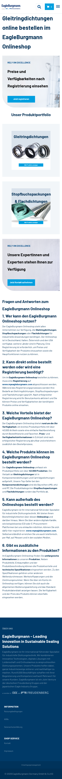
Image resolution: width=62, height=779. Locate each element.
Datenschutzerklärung (13, 727)
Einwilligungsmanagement (31, 765)
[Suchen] (39, 7)
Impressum (8, 751)
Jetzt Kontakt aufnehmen (21, 282)
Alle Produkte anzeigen (31, 165)
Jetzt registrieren (21, 99)
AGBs (6, 719)
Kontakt (7, 743)
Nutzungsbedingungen (13, 711)
